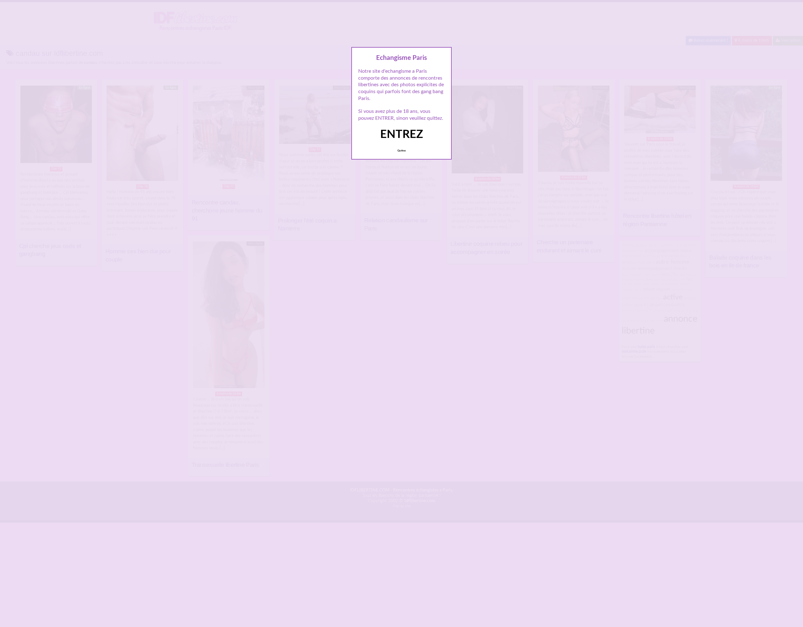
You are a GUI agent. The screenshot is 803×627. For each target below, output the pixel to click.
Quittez (401, 151)
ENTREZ (401, 134)
